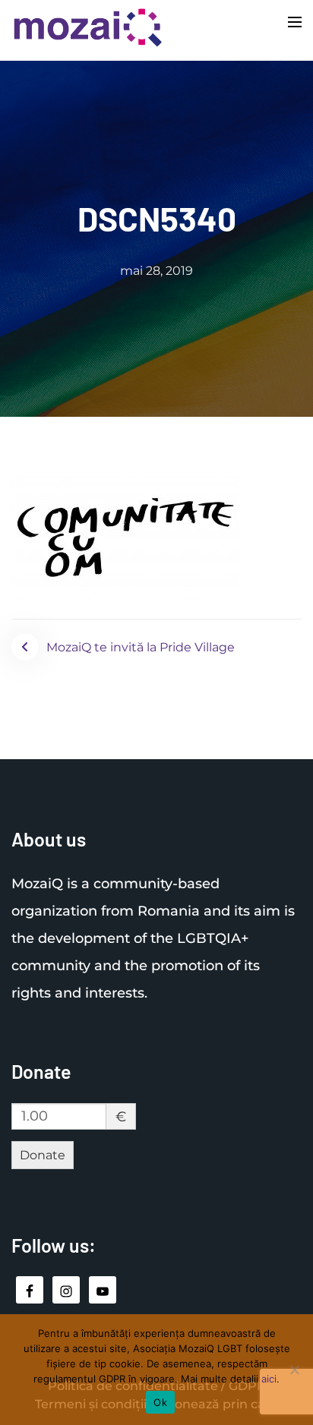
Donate (42, 1155)
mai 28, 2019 (156, 270)
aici (269, 1379)
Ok (160, 1402)
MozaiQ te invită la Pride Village (140, 647)
